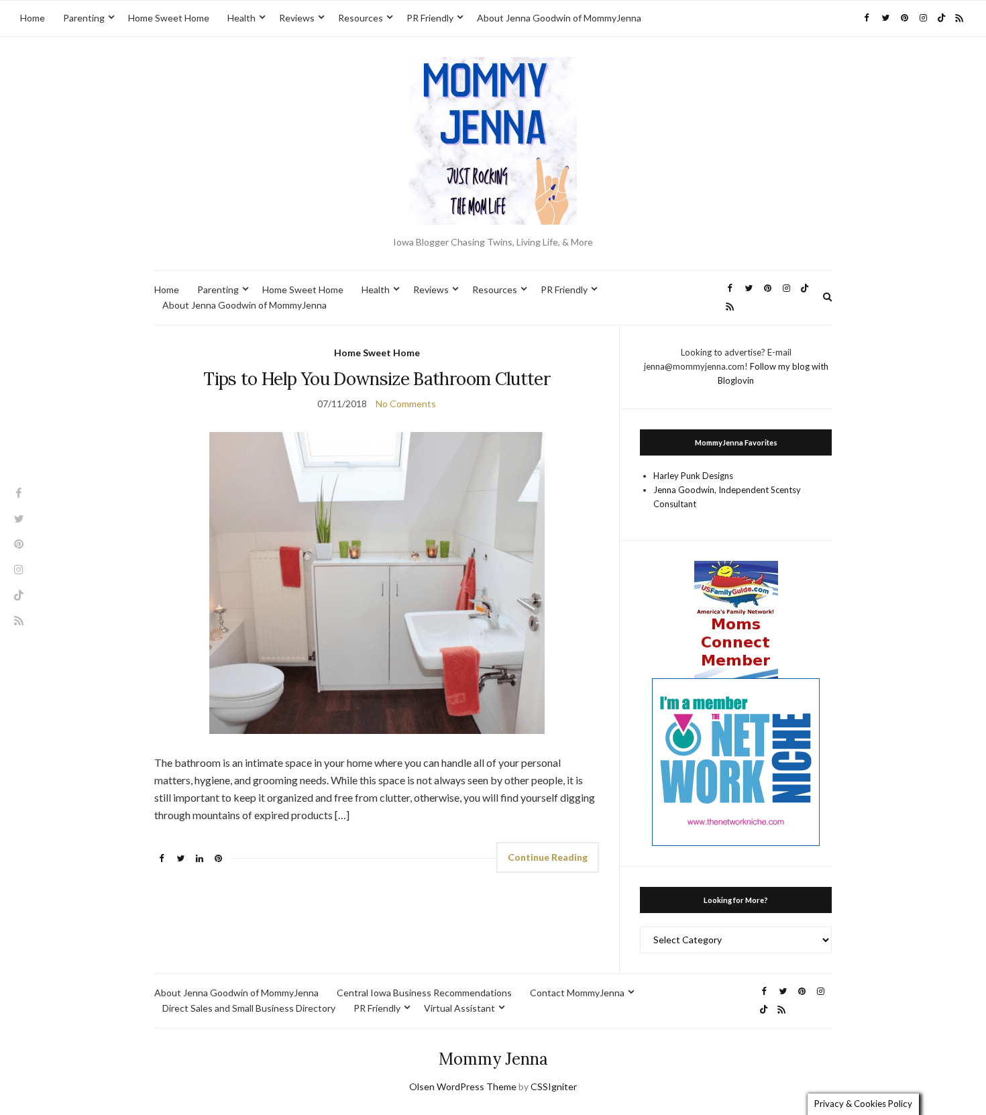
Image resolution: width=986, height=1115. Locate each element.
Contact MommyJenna (577, 992)
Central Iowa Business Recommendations (424, 992)
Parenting (84, 17)
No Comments (406, 403)
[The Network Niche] (736, 760)
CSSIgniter (554, 1086)
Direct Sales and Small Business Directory (248, 1008)
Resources (360, 17)
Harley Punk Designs (693, 475)
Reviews (297, 17)
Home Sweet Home (168, 17)
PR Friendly (429, 17)
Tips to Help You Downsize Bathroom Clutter (376, 379)
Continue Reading (548, 857)
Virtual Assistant (459, 1008)
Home (32, 17)
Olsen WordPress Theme (462, 1086)
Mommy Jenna (493, 1059)
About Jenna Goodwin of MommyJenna (559, 17)
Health (241, 17)
